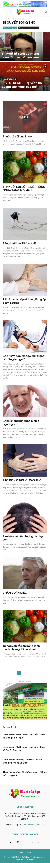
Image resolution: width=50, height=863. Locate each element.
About (21, 852)
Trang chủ (6, 19)
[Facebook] (10, 842)
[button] (4, 12)
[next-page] (30, 673)
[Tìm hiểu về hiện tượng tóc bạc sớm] (25, 516)
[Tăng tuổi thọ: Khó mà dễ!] (25, 224)
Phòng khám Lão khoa (27, 28)
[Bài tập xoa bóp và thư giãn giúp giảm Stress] (25, 280)
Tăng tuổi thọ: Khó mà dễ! (20, 243)
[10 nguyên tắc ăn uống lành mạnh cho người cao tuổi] (25, 626)
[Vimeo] (32, 842)
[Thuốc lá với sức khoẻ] (25, 117)
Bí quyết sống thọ (10, 28)
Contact (29, 852)
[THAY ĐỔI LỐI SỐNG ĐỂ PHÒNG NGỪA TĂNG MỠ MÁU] (25, 167)
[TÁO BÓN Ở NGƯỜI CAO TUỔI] (25, 460)
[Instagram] (18, 842)
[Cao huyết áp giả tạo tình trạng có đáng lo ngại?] (25, 336)
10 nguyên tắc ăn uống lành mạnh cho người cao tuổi (21, 647)
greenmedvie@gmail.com (33, 824)
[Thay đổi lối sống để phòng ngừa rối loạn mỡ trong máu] (25, 53)
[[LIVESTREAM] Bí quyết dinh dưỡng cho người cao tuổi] (25, 83)
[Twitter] (25, 842)
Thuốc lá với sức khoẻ (17, 136)
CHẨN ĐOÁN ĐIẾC (15, 592)
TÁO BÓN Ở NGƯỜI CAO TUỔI (22, 480)
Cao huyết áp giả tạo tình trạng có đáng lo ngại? (24, 357)
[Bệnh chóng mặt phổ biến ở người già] (25, 401)
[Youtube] (39, 842)
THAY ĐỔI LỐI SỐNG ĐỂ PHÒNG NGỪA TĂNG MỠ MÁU (24, 188)
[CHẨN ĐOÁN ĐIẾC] (25, 573)
